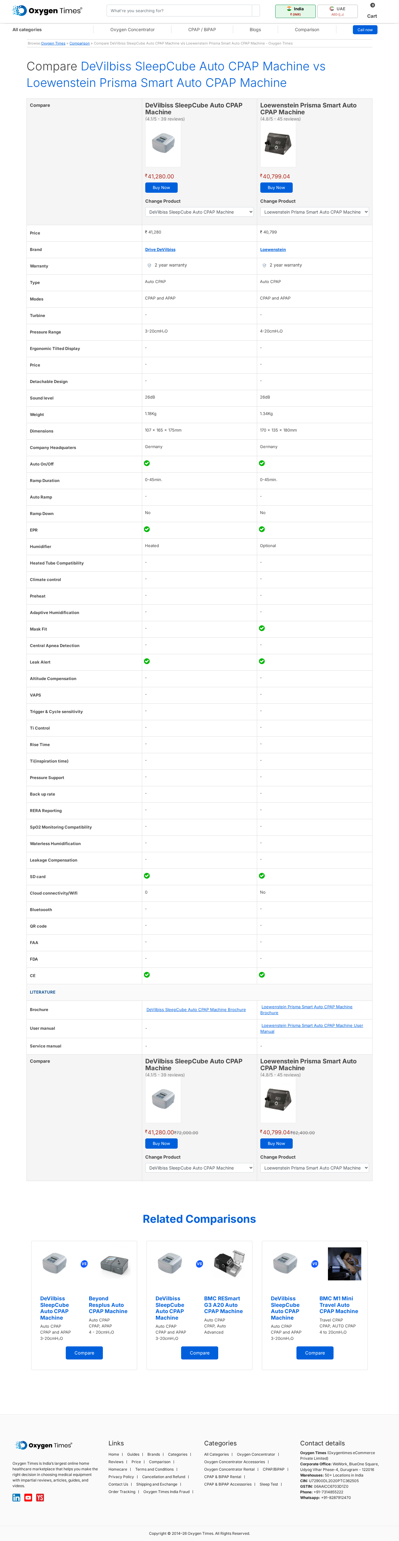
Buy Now (161, 187)
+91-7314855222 (328, 1492)
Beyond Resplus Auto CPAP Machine (108, 1304)
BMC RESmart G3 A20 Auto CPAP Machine (223, 1304)
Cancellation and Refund (163, 1476)
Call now (365, 29)
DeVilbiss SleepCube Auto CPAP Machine (54, 1308)
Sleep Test (269, 1484)
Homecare (117, 1469)
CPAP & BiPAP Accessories (228, 1484)
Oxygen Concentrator (132, 29)
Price (136, 1461)
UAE (338, 11)
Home (113, 1454)
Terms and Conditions (154, 1469)
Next (379, 1317)
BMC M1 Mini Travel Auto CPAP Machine (339, 1304)
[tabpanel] (84, 1305)
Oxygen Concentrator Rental (229, 1469)
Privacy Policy (121, 1476)
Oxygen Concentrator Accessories (234, 1461)
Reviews (115, 1461)
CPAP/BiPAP (274, 1469)
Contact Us (118, 1484)
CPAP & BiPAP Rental (222, 1476)
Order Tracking (121, 1491)
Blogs (255, 29)
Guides (133, 1454)
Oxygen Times (53, 43)
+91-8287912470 (336, 1497)
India (297, 11)
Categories (177, 1454)
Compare (84, 1352)
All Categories (216, 1454)
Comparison (307, 29)
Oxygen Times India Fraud (166, 1491)
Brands (153, 1454)
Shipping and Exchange (156, 1484)
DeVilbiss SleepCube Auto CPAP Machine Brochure (196, 1009)
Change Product (162, 201)
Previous (20, 1317)
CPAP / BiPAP (202, 29)
